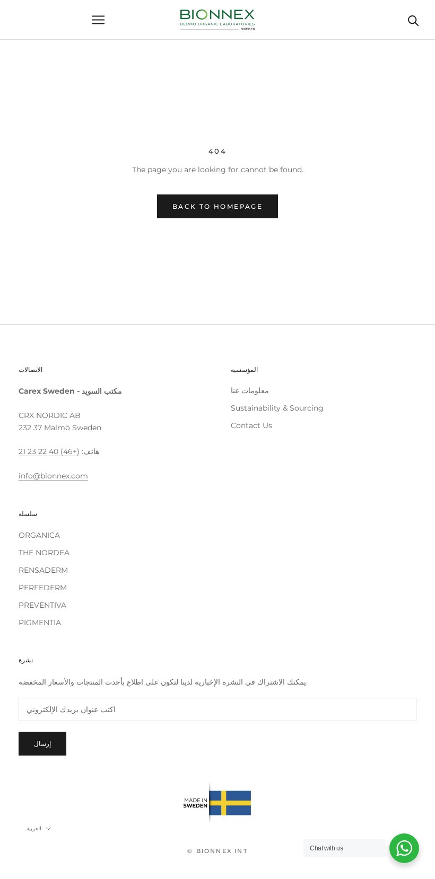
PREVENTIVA (42, 605)
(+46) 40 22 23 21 (49, 451)
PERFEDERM (43, 587)
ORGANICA (39, 535)
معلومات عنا (250, 390)
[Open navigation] (98, 19)
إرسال (42, 744)
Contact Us (251, 425)
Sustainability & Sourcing (277, 408)
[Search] (413, 19)
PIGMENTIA (40, 622)
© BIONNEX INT (217, 851)
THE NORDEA (44, 552)
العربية (34, 828)
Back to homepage (217, 206)
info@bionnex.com (53, 476)
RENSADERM (43, 570)
